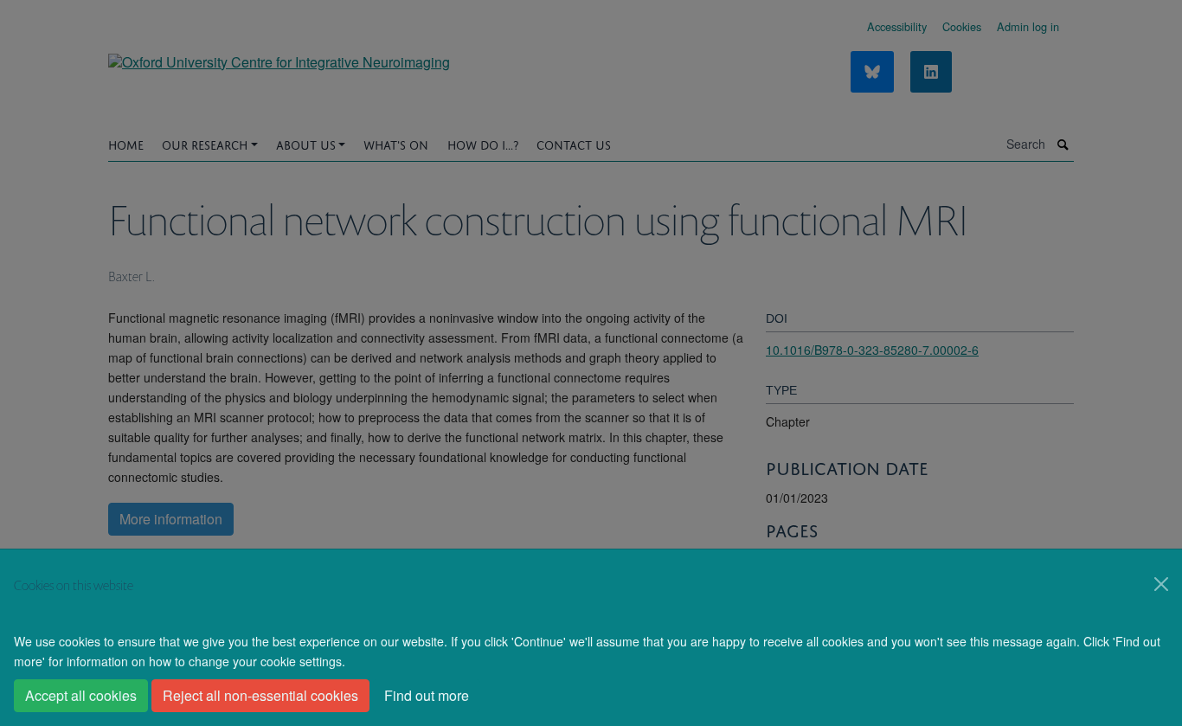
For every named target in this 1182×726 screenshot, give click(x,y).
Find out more (426, 695)
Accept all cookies (81, 695)
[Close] (1161, 584)
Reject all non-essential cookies (260, 695)
